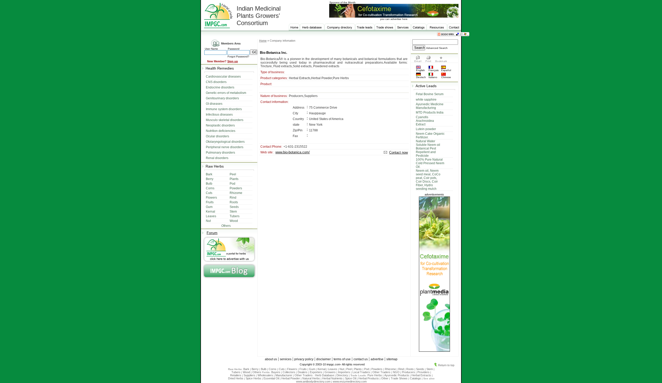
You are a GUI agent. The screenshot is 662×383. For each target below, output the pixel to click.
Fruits (303, 369)
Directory (342, 375)
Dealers (302, 372)
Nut (342, 369)
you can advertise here (394, 19)
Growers (330, 372)
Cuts (282, 369)
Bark (246, 369)
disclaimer (323, 359)
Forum (212, 233)
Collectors (289, 372)
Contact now (398, 152)
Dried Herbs (235, 378)
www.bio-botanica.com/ (292, 152)
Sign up (232, 61)
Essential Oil (271, 378)
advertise (377, 359)
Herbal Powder (290, 378)
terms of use (342, 359)
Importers (344, 372)
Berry (255, 369)
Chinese (446, 77)
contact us (360, 359)
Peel (349, 369)
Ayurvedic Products (396, 375)
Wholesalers (265, 375)
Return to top (445, 365)
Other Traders (381, 372)
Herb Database (324, 375)
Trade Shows (399, 378)
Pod (366, 369)
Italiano (432, 77)
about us (271, 359)
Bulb (263, 369)
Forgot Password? (238, 56)
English (420, 70)
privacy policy (303, 359)
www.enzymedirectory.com (350, 381)
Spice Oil (350, 378)
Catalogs (415, 378)
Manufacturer (283, 375)
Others (257, 372)
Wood (246, 372)
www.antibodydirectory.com (313, 381)
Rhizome (390, 369)
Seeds (420, 369)
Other (384, 378)
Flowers (292, 369)
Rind (401, 369)
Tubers (235, 372)
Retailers (235, 375)
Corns (272, 369)
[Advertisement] (333, 182)
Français (433, 70)
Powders (376, 369)
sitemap (391, 359)
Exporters (316, 372)
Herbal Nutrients (332, 378)
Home (263, 40)
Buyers (275, 372)
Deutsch (421, 77)
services (285, 359)
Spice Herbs (253, 378)
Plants (358, 369)
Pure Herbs (374, 375)
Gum (312, 369)
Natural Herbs (311, 378)
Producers (408, 372)
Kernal (322, 369)
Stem (429, 369)
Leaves (332, 369)
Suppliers (249, 375)
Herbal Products (368, 378)
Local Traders (361, 372)
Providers (423, 372)
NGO (396, 372)
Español (446, 70)
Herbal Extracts (421, 375)
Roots (410, 369)
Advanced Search (437, 48)
